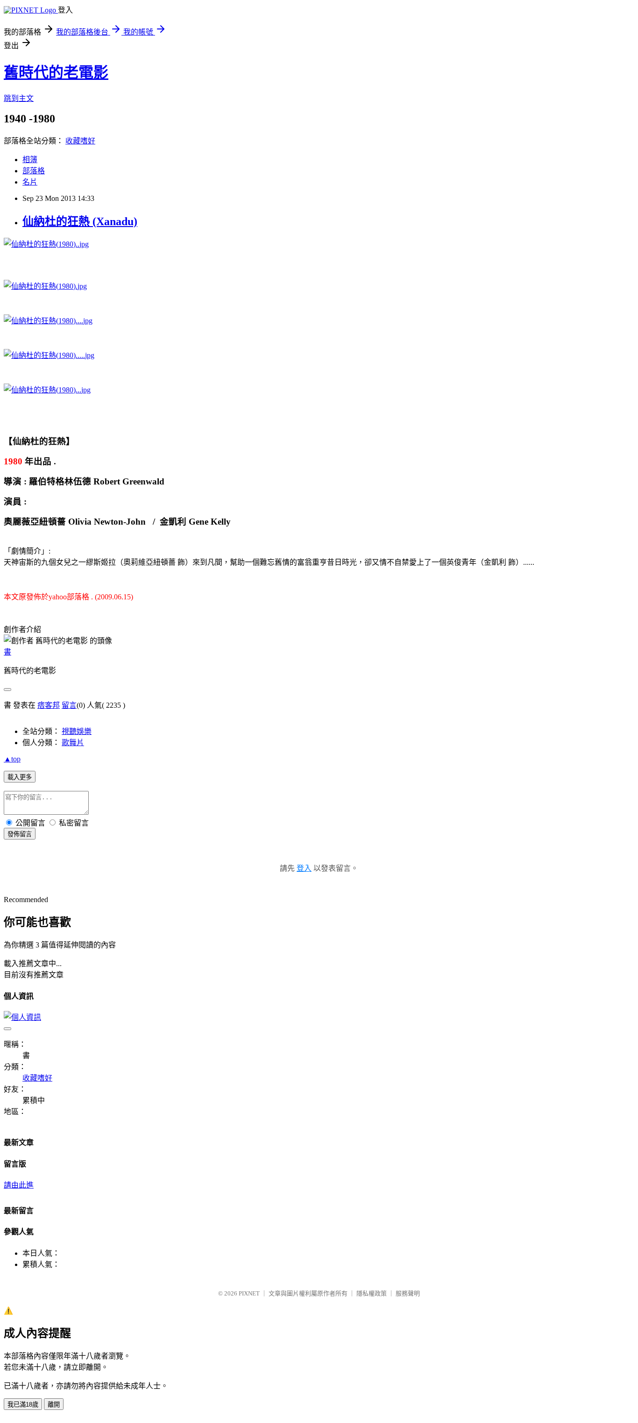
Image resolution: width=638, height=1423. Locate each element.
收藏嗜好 (80, 141)
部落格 (33, 171)
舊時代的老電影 (56, 72)
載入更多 (19, 777)
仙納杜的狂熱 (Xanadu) (79, 221)
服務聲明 (408, 1293)
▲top (12, 759)
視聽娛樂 (77, 731)
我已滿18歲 (22, 1404)
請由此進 (19, 1185)
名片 (29, 182)
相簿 (29, 160)
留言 (69, 705)
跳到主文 (19, 98)
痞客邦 (48, 705)
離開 (54, 1404)
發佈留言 (19, 834)
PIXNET (249, 1293)
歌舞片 (73, 743)
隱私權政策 (371, 1293)
